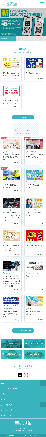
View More (23, 117)
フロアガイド (5, 383)
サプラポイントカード (8, 415)
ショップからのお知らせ (9, 388)
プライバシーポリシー (8, 410)
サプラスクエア (6, 405)
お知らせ (4, 399)
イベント (4, 394)
